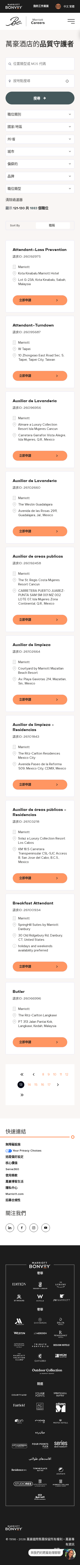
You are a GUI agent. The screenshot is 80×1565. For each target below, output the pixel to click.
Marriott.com (14, 1194)
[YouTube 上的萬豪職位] (45, 1228)
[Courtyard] (19, 1394)
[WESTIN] (19, 1333)
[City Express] (20, 1448)
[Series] (60, 1446)
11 (61, 1074)
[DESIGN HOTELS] (61, 1345)
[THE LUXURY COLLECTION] (60, 1285)
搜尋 (36, 98)
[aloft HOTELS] (19, 1421)
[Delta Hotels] (60, 1322)
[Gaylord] (40, 1361)
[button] (40, 114)
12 (66, 1074)
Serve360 (12, 1169)
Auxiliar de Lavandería (35, 401)
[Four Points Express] (40, 1448)
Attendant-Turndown (33, 325)
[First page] (22, 1074)
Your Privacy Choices (26, 1150)
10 (54, 1074)
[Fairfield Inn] (19, 1405)
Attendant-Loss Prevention (40, 250)
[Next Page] (58, 1084)
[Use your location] (68, 81)
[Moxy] (40, 1421)
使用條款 (11, 1175)
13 (20, 1085)
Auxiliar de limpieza (32, 645)
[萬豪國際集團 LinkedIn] (10, 1228)
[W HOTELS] (40, 1299)
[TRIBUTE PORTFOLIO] (40, 1345)
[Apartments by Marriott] (40, 1484)
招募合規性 (13, 1200)
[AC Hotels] (40, 1407)
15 (36, 1085)
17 (49, 1085)
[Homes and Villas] (60, 1484)
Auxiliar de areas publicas (38, 556)
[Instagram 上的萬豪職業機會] (33, 1228)
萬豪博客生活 (14, 1181)
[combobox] (40, 63)
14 (29, 1085)
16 (42, 1085)
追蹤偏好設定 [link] (14, 1157)
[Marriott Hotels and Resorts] (19, 1322)
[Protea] (60, 1421)
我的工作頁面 (41, 6)
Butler (19, 992)
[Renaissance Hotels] (60, 1335)
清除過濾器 (14, 200)
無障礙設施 (13, 1144)
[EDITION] (19, 1284)
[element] (61, 1472)
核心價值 (11, 1163)
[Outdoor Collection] (47, 1373)
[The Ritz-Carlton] (40, 1286)
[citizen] (60, 1411)
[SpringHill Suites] (61, 1394)
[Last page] (22, 1095)
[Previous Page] (34, 1074)
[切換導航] (71, 21)
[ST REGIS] (19, 1299)
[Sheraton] (40, 1321)
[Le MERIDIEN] (40, 1333)
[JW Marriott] (61, 1299)
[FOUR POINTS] (40, 1394)
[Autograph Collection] (19, 1345)
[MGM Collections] (60, 1356)
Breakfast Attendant (33, 903)
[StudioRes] (23, 1486)
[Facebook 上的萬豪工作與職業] (21, 1228)
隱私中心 (11, 1188)
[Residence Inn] (19, 1469)
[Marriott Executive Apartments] (40, 1497)
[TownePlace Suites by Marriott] (40, 1469)
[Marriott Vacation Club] (19, 1358)
